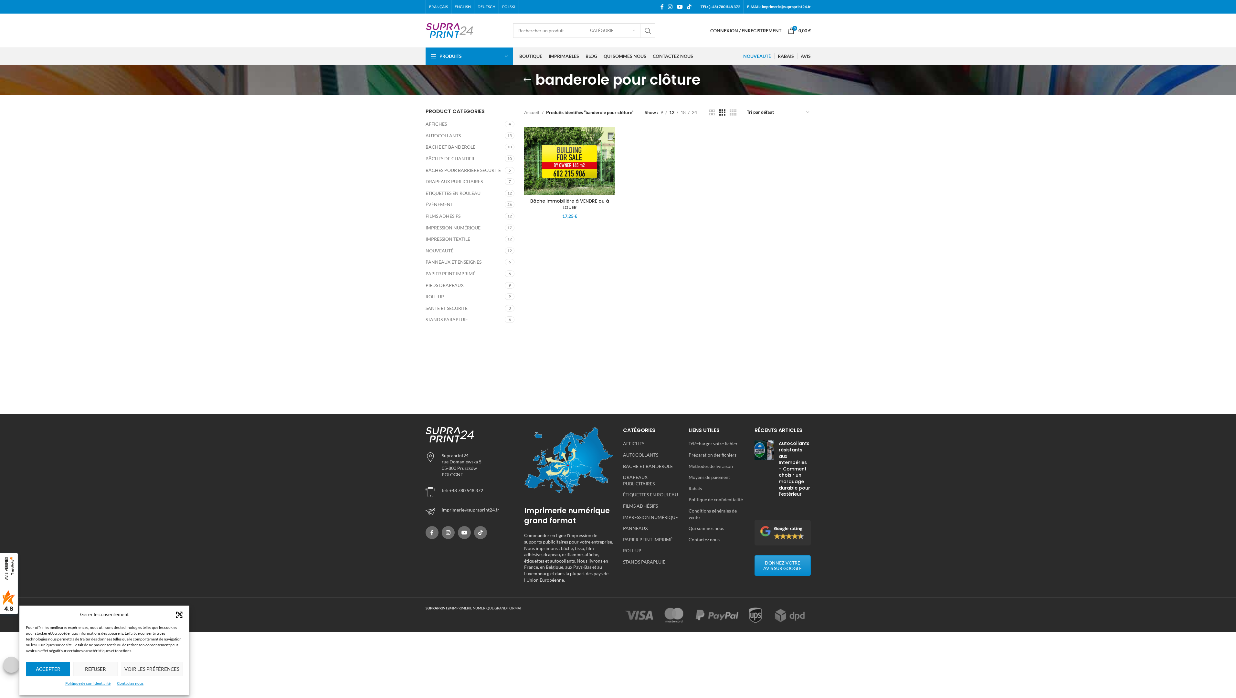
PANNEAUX (635, 528)
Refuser (95, 669)
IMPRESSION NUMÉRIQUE (453, 227)
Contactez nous (130, 683)
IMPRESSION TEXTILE (448, 239)
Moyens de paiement (709, 477)
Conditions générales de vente (713, 514)
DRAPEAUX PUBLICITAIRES (454, 181)
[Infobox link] (470, 511)
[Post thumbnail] (764, 470)
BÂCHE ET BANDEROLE (450, 147)
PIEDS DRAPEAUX (445, 285)
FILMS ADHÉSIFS (443, 216)
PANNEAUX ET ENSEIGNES (453, 262)
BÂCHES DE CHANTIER (450, 158)
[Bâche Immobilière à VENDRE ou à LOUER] (569, 161)
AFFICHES (436, 124)
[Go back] (527, 79)
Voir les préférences (151, 669)
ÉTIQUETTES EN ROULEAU (453, 193)
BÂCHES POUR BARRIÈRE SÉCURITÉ (463, 170)
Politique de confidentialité (88, 683)
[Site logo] (450, 30)
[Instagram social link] (670, 7)
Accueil (531, 112)
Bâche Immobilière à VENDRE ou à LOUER (569, 204)
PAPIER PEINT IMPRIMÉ (450, 273)
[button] (179, 614)
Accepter (48, 669)
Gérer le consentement (11, 665)
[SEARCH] (647, 30)
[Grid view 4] (733, 113)
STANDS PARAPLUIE (447, 319)
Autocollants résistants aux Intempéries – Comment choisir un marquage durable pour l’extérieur (794, 468)
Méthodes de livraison (711, 466)
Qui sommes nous (706, 528)
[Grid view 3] (722, 113)
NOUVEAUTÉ (439, 250)
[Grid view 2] (712, 113)
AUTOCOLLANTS (443, 135)
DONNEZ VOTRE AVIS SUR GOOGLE (782, 565)
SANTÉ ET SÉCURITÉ (447, 308)
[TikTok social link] (689, 7)
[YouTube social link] (680, 7)
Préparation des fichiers (712, 455)
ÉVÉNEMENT (439, 204)
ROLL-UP (435, 296)
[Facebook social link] (662, 7)
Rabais (695, 488)
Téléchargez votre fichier (713, 443)
